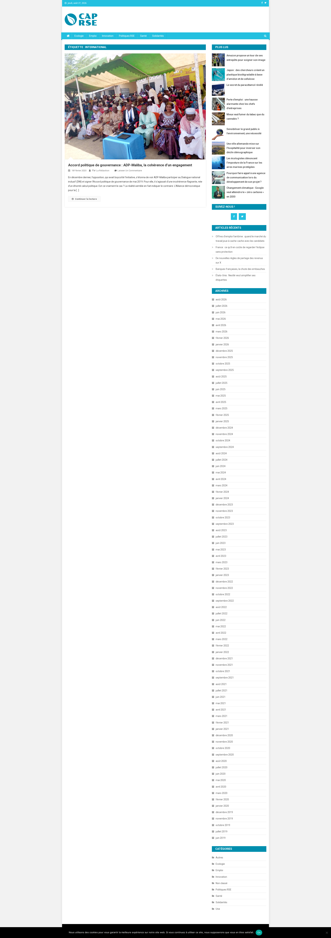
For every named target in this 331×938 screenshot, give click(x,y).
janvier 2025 (222, 421)
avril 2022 (221, 632)
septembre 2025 (225, 370)
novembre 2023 (224, 511)
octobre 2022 (223, 594)
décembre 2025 (224, 350)
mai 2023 (221, 549)
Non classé (221, 883)
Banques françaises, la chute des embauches (240, 269)
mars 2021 (221, 716)
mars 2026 (221, 331)
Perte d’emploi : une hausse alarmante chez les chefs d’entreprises (242, 104)
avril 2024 (221, 479)
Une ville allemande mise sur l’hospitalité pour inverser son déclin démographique (243, 148)
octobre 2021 (223, 671)
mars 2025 (221, 408)
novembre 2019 (224, 818)
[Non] (326, 932)
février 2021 (222, 722)
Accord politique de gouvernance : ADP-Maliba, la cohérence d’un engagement (130, 165)
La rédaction (102, 170)
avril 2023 (221, 556)
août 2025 (221, 376)
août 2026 (221, 299)
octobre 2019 (223, 825)
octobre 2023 (223, 517)
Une (218, 908)
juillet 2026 (221, 306)
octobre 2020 (223, 748)
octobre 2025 (223, 363)
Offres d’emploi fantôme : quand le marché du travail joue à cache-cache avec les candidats (241, 238)
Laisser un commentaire (130, 170)
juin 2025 (220, 389)
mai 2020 (221, 780)
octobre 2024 (223, 440)
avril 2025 (221, 402)
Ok (258, 932)
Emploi (93, 35)
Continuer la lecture (86, 199)
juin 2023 (220, 543)
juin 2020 (220, 773)
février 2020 (222, 799)
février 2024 (222, 491)
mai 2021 (221, 703)
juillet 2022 (221, 613)
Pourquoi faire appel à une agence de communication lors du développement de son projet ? (246, 177)
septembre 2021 (225, 677)
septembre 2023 (225, 524)
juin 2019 (220, 837)
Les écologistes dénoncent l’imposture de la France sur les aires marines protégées (244, 162)
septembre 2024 (225, 447)
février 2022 (222, 645)
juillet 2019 (221, 831)
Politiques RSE (127, 35)
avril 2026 (221, 325)
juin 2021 (220, 697)
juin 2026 (220, 312)
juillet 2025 (221, 383)
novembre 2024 (224, 434)
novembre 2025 (224, 357)
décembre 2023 (224, 504)
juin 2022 (220, 620)
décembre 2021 (224, 658)
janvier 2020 (222, 805)
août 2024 (221, 453)
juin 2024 (220, 466)
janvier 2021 (222, 729)
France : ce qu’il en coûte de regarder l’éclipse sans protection (240, 249)
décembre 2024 (224, 427)
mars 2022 (221, 639)
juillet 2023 (221, 536)
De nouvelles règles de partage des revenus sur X (239, 260)
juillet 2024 (221, 459)
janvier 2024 (222, 498)
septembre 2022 (225, 600)
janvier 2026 (222, 344)
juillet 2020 (221, 767)
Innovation (107, 35)
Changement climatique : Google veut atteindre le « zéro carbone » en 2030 (245, 192)
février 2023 (222, 568)
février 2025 (222, 415)
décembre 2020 (224, 735)
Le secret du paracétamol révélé (245, 85)
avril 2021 (221, 709)
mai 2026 (221, 318)
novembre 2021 (224, 664)
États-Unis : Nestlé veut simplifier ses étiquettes (235, 277)
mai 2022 (221, 626)
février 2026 (222, 338)
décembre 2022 (224, 581)
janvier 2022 (222, 652)
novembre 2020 (224, 741)
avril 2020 (221, 786)
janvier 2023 (222, 575)
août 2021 (221, 684)
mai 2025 (221, 395)
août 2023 (221, 530)
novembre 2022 (224, 588)
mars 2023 (221, 562)
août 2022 (221, 607)
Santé (143, 35)
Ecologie (79, 35)
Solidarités (158, 35)
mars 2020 (221, 793)
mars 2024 (221, 485)
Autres (219, 857)
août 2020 (221, 761)
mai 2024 (221, 472)
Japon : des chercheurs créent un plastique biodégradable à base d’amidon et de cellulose (245, 74)
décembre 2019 (224, 812)
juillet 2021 (221, 690)
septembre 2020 (225, 754)
